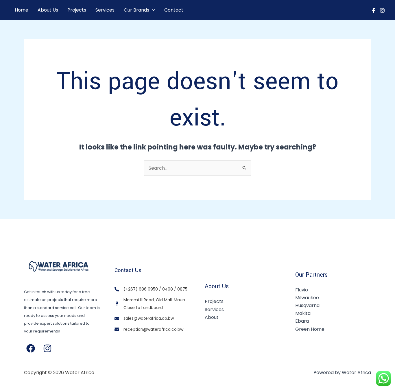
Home (21, 10)
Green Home (309, 329)
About (212, 317)
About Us (48, 10)
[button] (152, 10)
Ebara (302, 321)
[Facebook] (373, 10)
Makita (303, 313)
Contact (173, 10)
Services (105, 10)
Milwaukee (307, 297)
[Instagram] (382, 10)
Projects (76, 10)
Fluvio (301, 290)
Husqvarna (307, 305)
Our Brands (136, 10)
